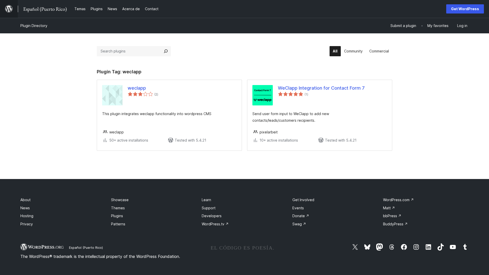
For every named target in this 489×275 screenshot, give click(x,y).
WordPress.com (398, 200)
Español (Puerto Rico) (86, 247)
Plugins (117, 216)
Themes (118, 208)
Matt (389, 208)
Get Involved (303, 200)
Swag (299, 224)
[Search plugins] (166, 51)
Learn (206, 200)
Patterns (118, 224)
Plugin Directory (33, 25)
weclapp (137, 88)
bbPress (392, 216)
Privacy (26, 224)
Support (208, 208)
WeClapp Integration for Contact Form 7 (321, 88)
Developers (212, 216)
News (25, 208)
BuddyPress (395, 224)
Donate (300, 216)
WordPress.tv (215, 224)
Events (298, 208)
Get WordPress (465, 9)
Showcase (120, 200)
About (25, 200)
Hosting (26, 216)
